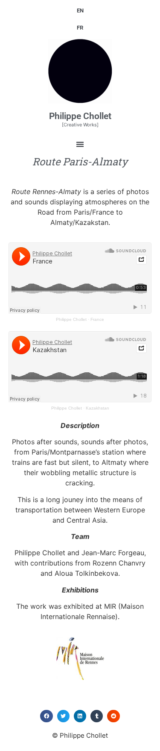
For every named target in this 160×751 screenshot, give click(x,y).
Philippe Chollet (80, 116)
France (97, 319)
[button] (80, 144)
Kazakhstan (97, 408)
